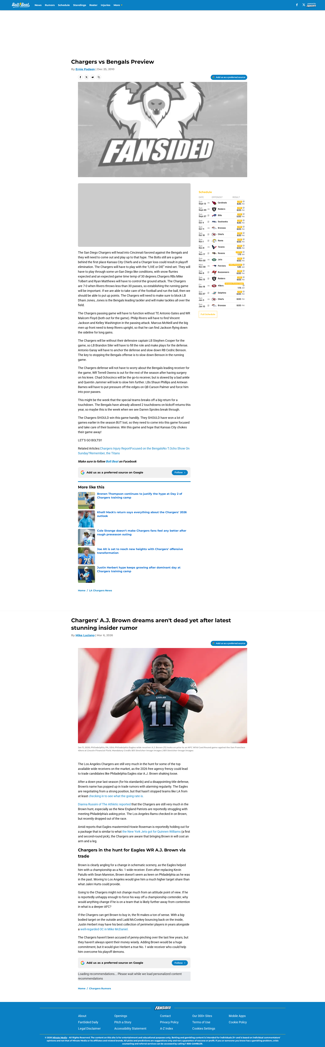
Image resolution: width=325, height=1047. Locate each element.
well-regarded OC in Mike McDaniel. (104, 929)
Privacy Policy (169, 1022)
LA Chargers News (100, 590)
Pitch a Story (122, 1022)
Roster (93, 5)
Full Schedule (208, 314)
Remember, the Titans (105, 453)
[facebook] (297, 4)
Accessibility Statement (130, 1028)
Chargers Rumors (100, 988)
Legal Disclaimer (89, 1028)
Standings (79, 5)
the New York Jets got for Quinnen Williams (151, 831)
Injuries (105, 5)
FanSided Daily (88, 1022)
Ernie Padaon (85, 69)
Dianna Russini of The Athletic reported (104, 804)
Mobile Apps (237, 1016)
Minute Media (60, 1037)
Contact (165, 1016)
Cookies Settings (203, 1028)
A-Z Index (166, 1028)
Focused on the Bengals (146, 448)
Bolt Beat (112, 461)
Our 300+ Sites (202, 1016)
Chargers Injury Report (115, 448)
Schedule (64, 5)
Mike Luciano (85, 635)
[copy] (98, 77)
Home (81, 590)
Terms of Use (201, 1022)
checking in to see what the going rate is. (116, 796)
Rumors (50, 5)
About (82, 1016)
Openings (120, 1016)
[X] (303, 4)
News (38, 5)
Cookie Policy (238, 1022)
